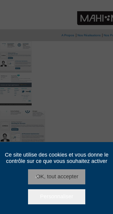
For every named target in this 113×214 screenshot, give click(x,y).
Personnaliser (56, 196)
